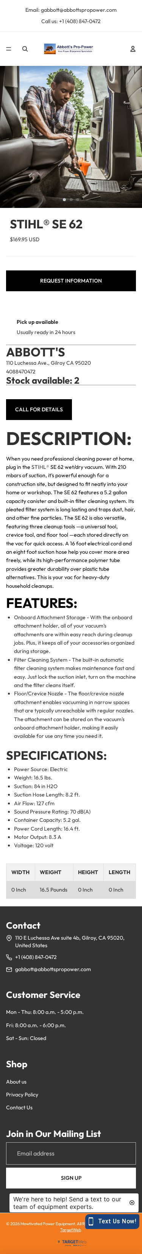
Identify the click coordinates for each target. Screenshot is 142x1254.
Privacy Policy (22, 1094)
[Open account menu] (133, 49)
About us (16, 1081)
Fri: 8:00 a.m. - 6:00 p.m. (36, 1025)
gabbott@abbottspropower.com (53, 969)
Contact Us (19, 1107)
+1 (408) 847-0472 (36, 957)
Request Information (71, 280)
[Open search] (25, 49)
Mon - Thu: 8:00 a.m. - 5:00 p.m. (45, 1012)
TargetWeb (70, 1229)
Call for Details (39, 409)
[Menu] (8, 49)
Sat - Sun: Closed (26, 1038)
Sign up (71, 1177)
